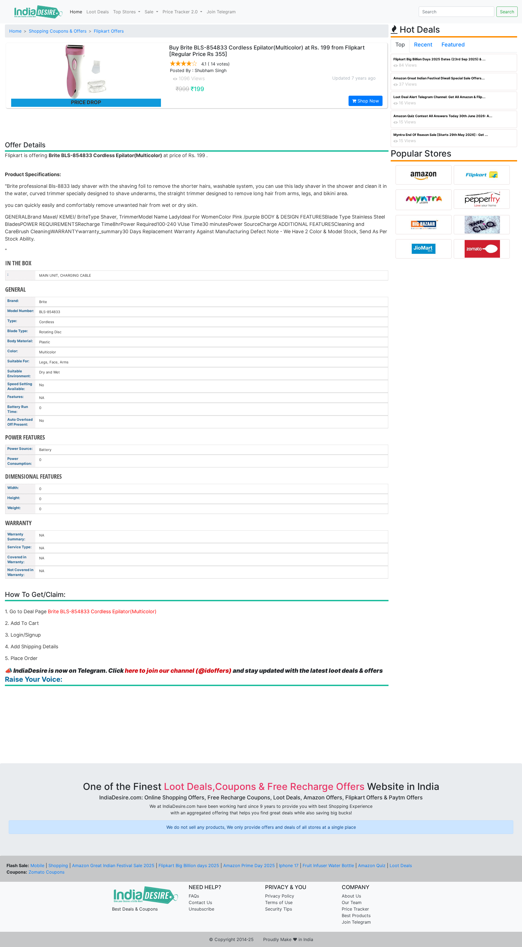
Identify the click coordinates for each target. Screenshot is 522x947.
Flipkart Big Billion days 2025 (189, 865)
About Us (351, 896)
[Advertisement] (197, 124)
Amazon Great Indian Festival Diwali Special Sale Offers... (439, 78)
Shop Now (367, 101)
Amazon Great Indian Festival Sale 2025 (113, 865)
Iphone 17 (289, 865)
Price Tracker (355, 909)
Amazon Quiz (372, 865)
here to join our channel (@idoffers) (178, 670)
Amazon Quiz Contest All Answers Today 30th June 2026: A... (442, 116)
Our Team (352, 902)
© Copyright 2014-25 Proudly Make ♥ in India (261, 939)
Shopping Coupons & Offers (57, 31)
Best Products (356, 915)
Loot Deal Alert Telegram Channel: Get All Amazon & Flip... (439, 97)
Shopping (58, 865)
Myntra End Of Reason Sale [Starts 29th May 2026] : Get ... (440, 135)
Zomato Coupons (46, 872)
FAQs (194, 896)
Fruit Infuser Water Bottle (328, 865)
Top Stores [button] (125, 11)
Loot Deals (97, 11)
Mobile (37, 865)
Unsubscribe (201, 909)
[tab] (400, 45)
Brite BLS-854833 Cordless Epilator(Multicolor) (102, 611)
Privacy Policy (279, 896)
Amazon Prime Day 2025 (249, 865)
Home (76, 11)
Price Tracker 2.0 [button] (181, 11)
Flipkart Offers (109, 31)
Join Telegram (221, 11)
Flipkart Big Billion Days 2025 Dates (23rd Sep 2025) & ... (439, 59)
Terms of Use (279, 902)
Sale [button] (150, 11)
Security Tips (278, 909)
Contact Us (200, 902)
